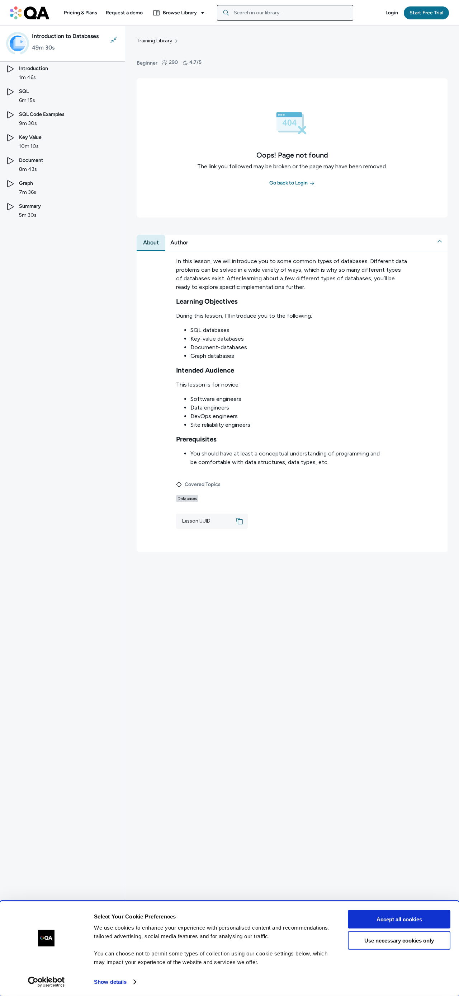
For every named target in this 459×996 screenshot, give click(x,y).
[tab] (151, 242)
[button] (80, 12)
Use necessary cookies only (399, 940)
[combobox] (285, 13)
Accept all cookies (399, 919)
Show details (110, 982)
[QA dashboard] (29, 13)
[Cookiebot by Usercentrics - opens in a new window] (46, 982)
